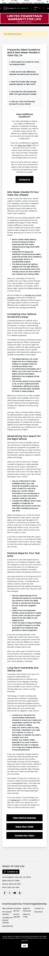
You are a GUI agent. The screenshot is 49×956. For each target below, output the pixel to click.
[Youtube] (14, 892)
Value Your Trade (24, 826)
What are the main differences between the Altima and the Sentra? (24, 73)
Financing (28, 903)
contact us (15, 800)
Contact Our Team (24, 835)
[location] (47, 2)
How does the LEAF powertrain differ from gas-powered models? (23, 92)
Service (17, 903)
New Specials (7, 926)
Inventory (7, 903)
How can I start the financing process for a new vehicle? (22, 102)
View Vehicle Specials (24, 817)
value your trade (24, 145)
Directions (38, 912)
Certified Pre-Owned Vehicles (7, 920)
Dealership (40, 903)
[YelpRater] (19, 892)
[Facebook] (4, 892)
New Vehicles (7, 908)
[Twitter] (9, 892)
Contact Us (24, 179)
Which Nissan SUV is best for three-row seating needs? (24, 63)
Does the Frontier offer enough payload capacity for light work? (22, 83)
